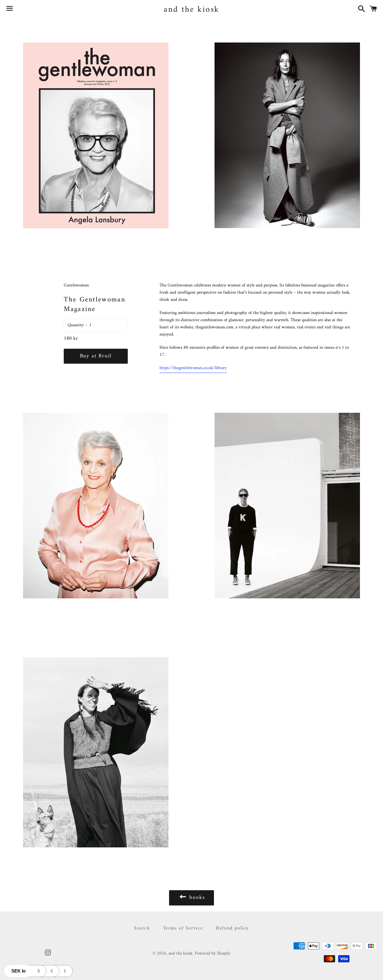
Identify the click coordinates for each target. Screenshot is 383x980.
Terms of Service (183, 928)
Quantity (76, 325)
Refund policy (232, 928)
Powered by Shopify (212, 953)
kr (18, 970)
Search (142, 928)
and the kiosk (191, 10)
